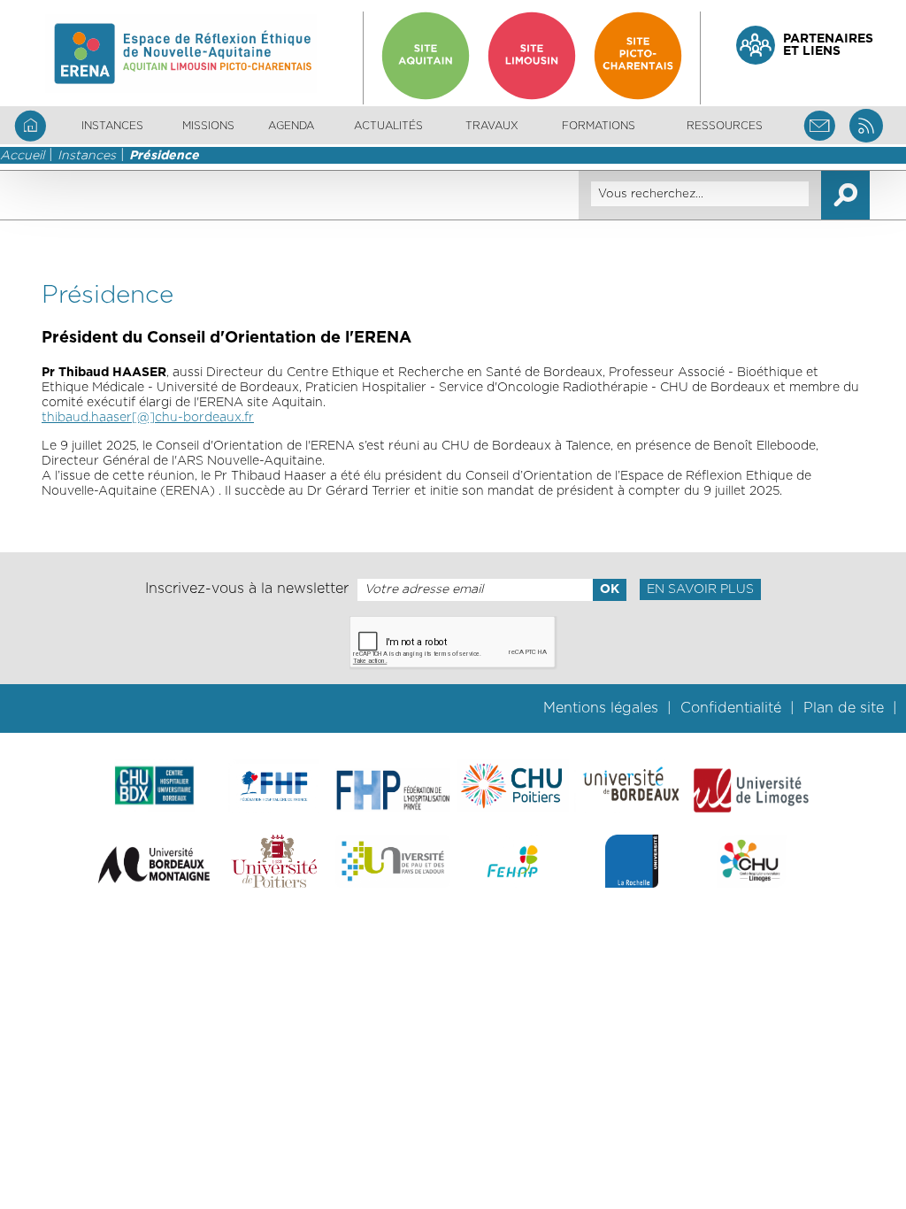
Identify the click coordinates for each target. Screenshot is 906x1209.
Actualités (388, 125)
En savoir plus (700, 589)
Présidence (164, 156)
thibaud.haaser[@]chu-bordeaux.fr (148, 418)
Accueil (22, 156)
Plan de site (843, 708)
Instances (87, 156)
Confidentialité (730, 708)
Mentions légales (600, 708)
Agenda (291, 125)
